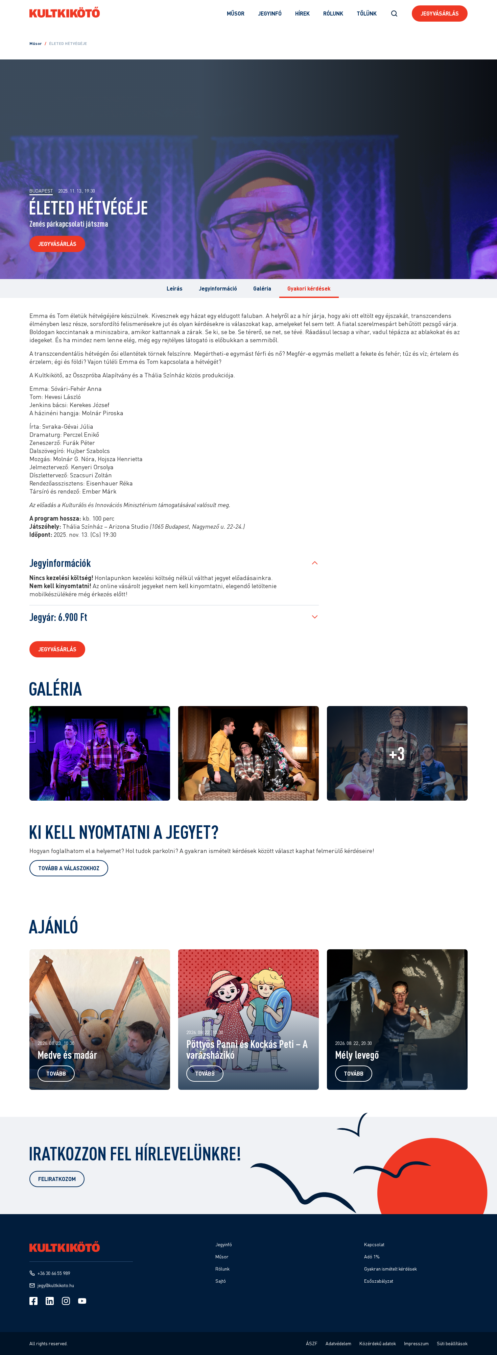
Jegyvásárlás (440, 13)
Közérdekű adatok (377, 1343)
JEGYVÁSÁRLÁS (57, 649)
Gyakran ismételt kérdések (390, 1269)
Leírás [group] (175, 288)
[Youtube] (82, 1301)
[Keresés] (394, 13)
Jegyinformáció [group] (218, 288)
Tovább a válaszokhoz (68, 868)
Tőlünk (367, 13)
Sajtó (220, 1281)
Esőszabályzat (378, 1281)
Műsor (235, 13)
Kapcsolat (374, 1244)
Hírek (302, 13)
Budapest (41, 191)
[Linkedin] (50, 1301)
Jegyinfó (270, 13)
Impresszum (416, 1343)
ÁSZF (311, 1343)
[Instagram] (66, 1301)
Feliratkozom (57, 1179)
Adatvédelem (338, 1343)
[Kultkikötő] (64, 12)
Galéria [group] (262, 288)
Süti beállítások (452, 1343)
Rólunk (333, 13)
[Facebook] (33, 1301)
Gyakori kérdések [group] (309, 288)
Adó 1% (372, 1256)
